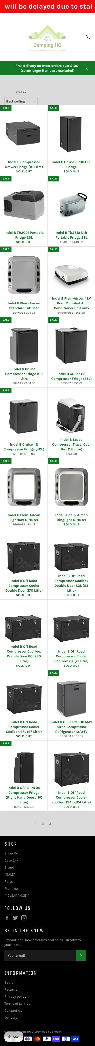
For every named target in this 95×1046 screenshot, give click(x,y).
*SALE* (9, 874)
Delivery (10, 1017)
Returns (10, 989)
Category (11, 860)
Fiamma (11, 888)
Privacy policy (15, 996)
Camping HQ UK (25, 1031)
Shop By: (11, 853)
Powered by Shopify (48, 1031)
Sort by (21, 92)
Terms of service (17, 1003)
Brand (9, 867)
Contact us (13, 1010)
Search (10, 982)
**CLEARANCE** (16, 895)
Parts (8, 881)
